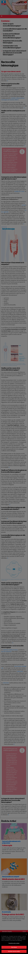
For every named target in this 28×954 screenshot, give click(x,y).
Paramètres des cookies (14, 943)
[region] (14, 943)
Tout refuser (14, 947)
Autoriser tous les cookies (14, 951)
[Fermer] (26, 934)
